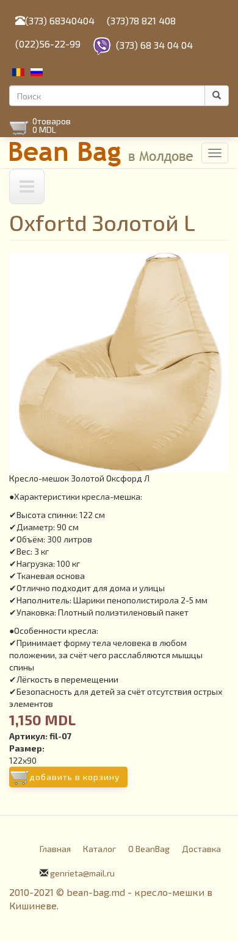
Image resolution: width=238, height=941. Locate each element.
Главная (55, 848)
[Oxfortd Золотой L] (119, 362)
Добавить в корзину (74, 777)
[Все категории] (27, 186)
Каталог (99, 848)
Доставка (201, 848)
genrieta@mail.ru (82, 873)
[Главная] (102, 152)
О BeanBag (149, 848)
